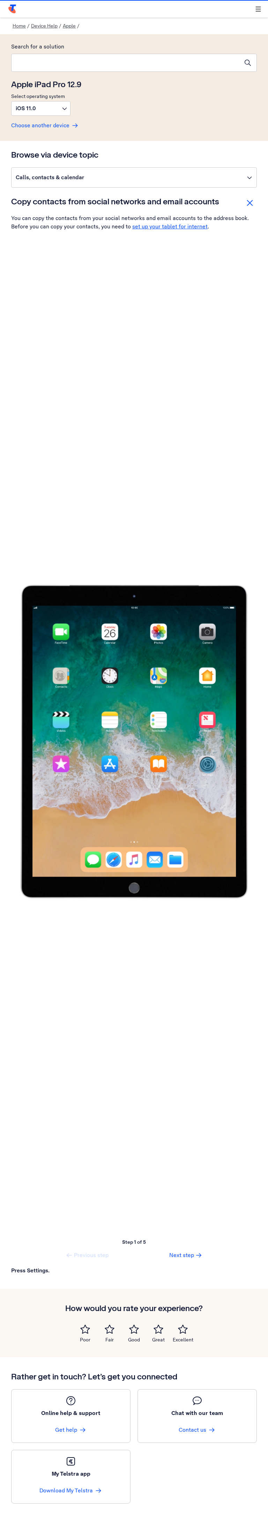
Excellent (183, 1340)
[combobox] (125, 62)
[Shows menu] (258, 9)
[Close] (250, 203)
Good (134, 1340)
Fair (109, 1340)
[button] (40, 108)
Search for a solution (37, 46)
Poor (85, 1340)
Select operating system (38, 96)
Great (158, 1340)
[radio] (85, 1329)
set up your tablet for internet (170, 226)
